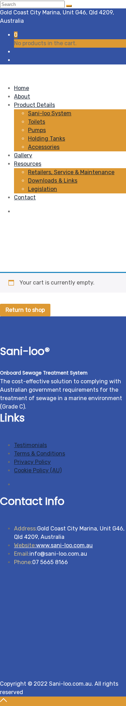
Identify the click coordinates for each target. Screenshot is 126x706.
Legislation (42, 189)
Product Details (34, 105)
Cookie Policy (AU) (38, 470)
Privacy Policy (32, 462)
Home (21, 88)
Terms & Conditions (39, 453)
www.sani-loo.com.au (53, 545)
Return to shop (25, 310)
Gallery (23, 155)
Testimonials (30, 445)
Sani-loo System (49, 113)
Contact (25, 197)
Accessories (43, 147)
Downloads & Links (52, 180)
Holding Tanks (46, 138)
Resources (27, 163)
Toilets (36, 121)
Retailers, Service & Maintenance (71, 172)
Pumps (37, 130)
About (22, 96)
